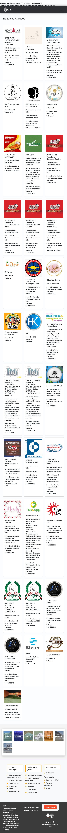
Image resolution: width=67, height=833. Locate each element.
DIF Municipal (9, 813)
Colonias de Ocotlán (12, 825)
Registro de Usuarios (12, 787)
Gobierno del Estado (34, 775)
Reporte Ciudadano (16, 780)
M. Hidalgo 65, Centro (31, 807)
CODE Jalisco (31, 789)
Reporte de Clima (11, 828)
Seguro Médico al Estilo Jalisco (32, 779)
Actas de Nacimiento (48, 784)
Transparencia (14, 791)
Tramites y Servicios (12, 819)
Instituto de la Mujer (11, 815)
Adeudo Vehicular (33, 783)
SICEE (48, 788)
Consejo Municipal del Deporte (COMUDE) (14, 776)
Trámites (30, 786)
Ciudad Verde (13, 783)
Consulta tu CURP (52, 780)
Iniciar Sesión (50, 807)
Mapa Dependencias (12, 823)
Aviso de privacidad (11, 817)
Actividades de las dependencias (10, 810)
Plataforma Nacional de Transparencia (49, 775)
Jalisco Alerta (32, 792)
